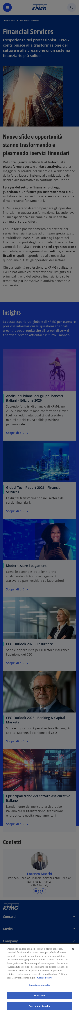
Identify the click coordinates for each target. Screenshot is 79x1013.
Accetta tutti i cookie (39, 1006)
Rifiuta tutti (39, 995)
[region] (39, 978)
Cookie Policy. (44, 977)
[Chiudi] (73, 949)
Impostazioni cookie (39, 985)
